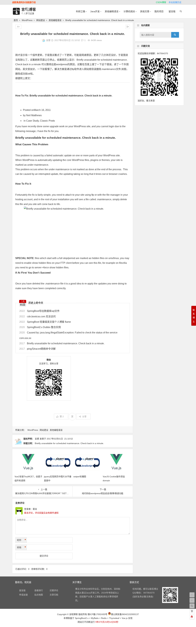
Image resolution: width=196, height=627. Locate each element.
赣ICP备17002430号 (97, 614)
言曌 (48, 40)
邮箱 (21, 547)
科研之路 (80, 11)
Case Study (32, 120)
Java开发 (95, 11)
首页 (16, 20)
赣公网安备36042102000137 (125, 614)
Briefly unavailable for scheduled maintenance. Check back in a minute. (61, 343)
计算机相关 (129, 11)
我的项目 (159, 11)
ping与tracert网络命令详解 (37, 348)
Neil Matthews (34, 115)
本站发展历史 (175, 2)
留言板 (172, 11)
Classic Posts (47, 120)
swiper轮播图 (79, 476)
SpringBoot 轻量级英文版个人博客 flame (45, 322)
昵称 (21, 540)
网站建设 (40, 20)
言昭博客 (28, 9)
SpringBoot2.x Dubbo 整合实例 (40, 327)
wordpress (61, 64)
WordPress (27, 20)
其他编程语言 (112, 11)
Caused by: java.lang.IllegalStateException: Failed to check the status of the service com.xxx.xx (68, 335)
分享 (84, 416)
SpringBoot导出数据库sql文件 (39, 311)
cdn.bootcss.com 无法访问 (37, 316)
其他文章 (144, 11)
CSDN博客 (161, 2)
